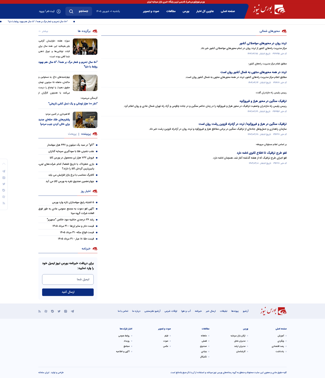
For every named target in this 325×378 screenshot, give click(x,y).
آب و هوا (186, 311)
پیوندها (235, 311)
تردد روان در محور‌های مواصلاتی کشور (263, 43)
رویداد (127, 341)
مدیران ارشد (239, 346)
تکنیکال (203, 357)
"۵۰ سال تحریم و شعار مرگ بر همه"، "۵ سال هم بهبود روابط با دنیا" (41, 21)
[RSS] (39, 311)
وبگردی (280, 341)
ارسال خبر (211, 311)
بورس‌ (186, 11)
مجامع (127, 346)
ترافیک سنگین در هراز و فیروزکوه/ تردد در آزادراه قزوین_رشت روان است (243, 124)
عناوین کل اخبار (205, 11)
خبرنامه (198, 311)
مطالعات (170, 11)
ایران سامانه (43, 372)
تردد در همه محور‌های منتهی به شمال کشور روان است (253, 72)
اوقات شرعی (171, 311)
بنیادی (204, 351)
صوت (165, 341)
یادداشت (280, 351)
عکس (165, 346)
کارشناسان (240, 351)
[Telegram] (72, 311)
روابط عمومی (124, 336)
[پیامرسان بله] (52, 311)
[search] (71, 11)
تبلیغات (223, 311)
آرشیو (245, 311)
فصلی (204, 341)
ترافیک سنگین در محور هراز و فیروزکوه (263, 101)
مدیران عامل (239, 341)
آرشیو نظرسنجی (152, 311)
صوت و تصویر (151, 11)
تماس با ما (123, 311)
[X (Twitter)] (59, 311)
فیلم (166, 336)
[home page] (269, 9)
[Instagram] (65, 311)
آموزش (281, 336)
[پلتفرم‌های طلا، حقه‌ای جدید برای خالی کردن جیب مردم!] (85, 120)
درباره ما (136, 311)
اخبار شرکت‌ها (126, 329)
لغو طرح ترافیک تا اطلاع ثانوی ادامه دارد (262, 153)
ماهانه (204, 336)
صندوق (203, 346)
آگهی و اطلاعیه (123, 351)
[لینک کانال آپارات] (45, 311)
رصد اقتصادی (278, 346)
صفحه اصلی (228, 11)
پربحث (72, 134)
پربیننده (86, 134)
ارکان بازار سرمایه (238, 336)
